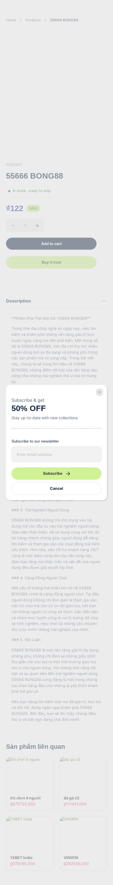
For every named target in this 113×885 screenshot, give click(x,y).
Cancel (56, 488)
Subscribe (52, 473)
